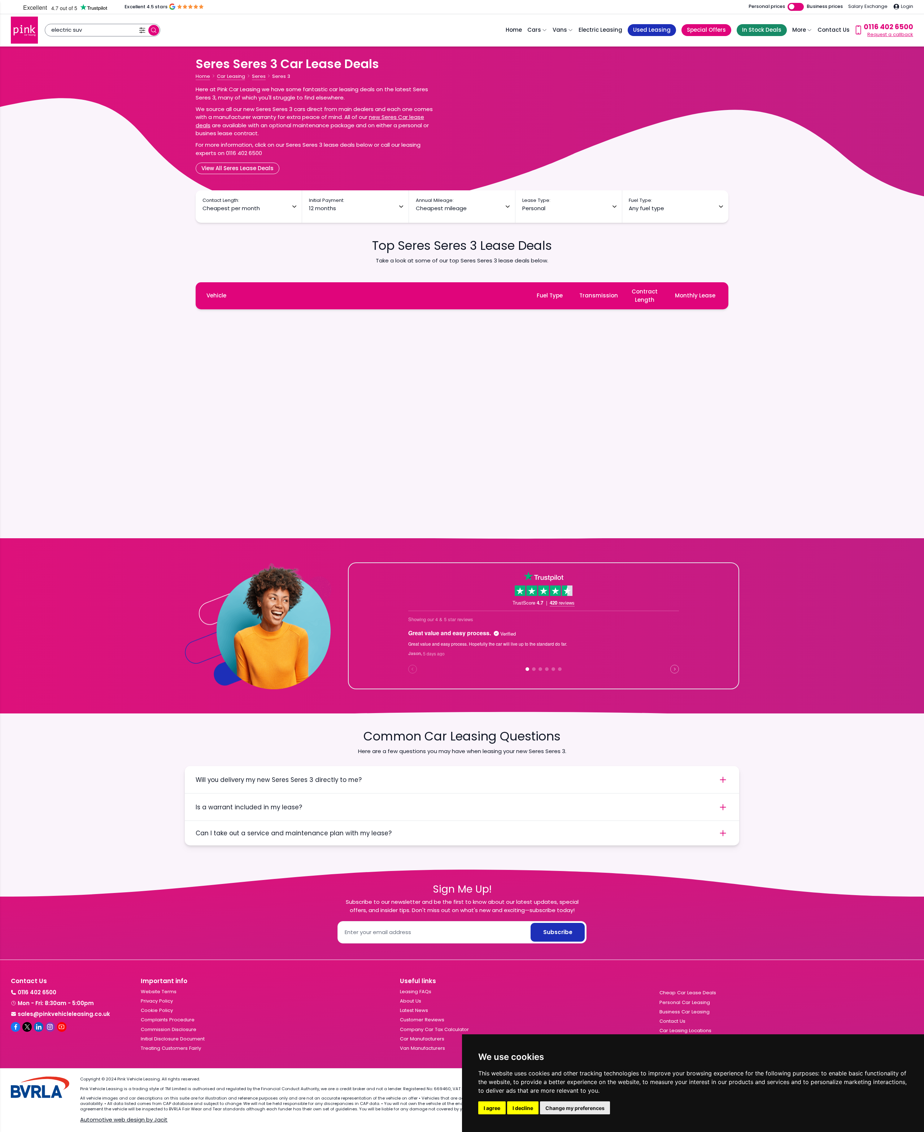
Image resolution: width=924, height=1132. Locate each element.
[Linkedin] (38, 1026)
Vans (560, 30)
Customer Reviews (422, 1019)
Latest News (414, 1010)
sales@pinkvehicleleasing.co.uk (64, 1014)
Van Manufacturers (422, 1048)
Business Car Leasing (684, 1011)
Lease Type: (536, 200)
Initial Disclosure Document (173, 1038)
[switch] (796, 7)
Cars (534, 30)
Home (514, 30)
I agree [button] (492, 1108)
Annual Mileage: (435, 200)
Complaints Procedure (168, 1019)
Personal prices (767, 6)
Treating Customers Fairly (171, 1048)
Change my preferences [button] (575, 1108)
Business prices (825, 6)
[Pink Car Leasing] (24, 30)
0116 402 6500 (37, 992)
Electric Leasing (600, 30)
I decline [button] (523, 1108)
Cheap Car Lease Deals (687, 992)
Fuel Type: (640, 200)
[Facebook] (15, 1026)
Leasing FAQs (415, 991)
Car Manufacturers (422, 1038)
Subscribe (557, 932)
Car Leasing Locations (685, 1030)
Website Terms (158, 991)
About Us (410, 1001)
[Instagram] (50, 1026)
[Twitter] (27, 1026)
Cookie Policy (157, 1010)
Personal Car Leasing (684, 1002)
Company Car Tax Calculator (434, 1029)
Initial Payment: (326, 200)
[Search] (153, 30)
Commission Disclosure (168, 1029)
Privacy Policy (157, 1001)
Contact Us (834, 30)
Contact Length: (220, 200)
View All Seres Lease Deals (237, 168)
